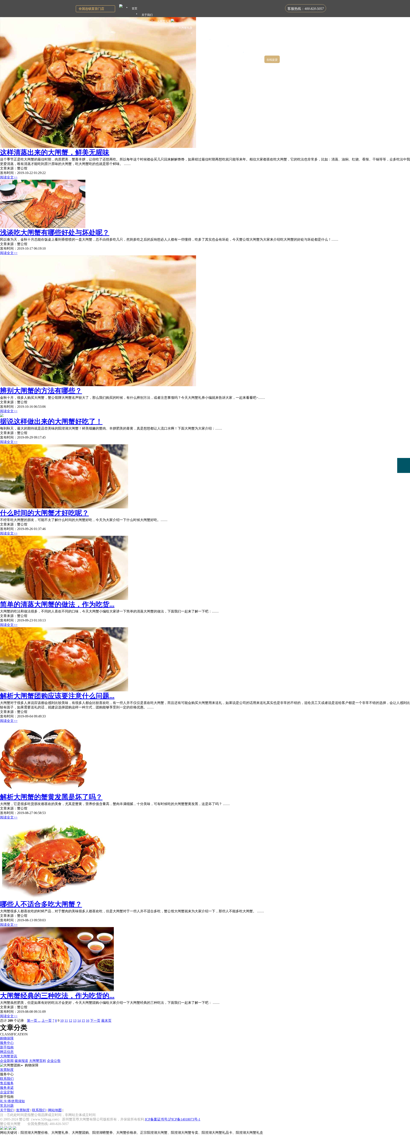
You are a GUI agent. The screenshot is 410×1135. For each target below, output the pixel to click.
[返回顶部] (403, 495)
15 (83, 1020)
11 (66, 1020)
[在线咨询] (403, 435)
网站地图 (55, 1110)
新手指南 (7, 1047)
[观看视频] (403, 483)
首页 (134, 8)
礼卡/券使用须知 (12, 1101)
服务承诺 (7, 1087)
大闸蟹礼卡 (164, 21)
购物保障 (7, 1038)
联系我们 (7, 1079)
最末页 (106, 1020)
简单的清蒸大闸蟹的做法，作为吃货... (57, 604)
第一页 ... (34, 1020)
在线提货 (272, 59)
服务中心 (7, 1043)
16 (87, 1020)
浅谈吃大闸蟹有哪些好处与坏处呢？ (54, 232)
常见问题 (7, 1105)
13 (74, 1020)
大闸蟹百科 (37, 1061)
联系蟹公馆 (255, 53)
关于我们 (7, 1110)
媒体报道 (21, 1061)
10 (62, 1020)
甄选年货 (238, 47)
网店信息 (7, 1052)
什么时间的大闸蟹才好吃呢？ (44, 513)
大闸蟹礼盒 (185, 27)
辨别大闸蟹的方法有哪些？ (41, 391)
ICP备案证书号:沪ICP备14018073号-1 (172, 1119)
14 (79, 1020)
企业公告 (54, 1061)
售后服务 (7, 1083)
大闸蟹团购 (204, 34)
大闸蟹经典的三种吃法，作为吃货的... (57, 996)
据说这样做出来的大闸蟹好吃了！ (51, 421)
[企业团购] (403, 450)
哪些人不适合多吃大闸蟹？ (41, 904)
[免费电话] (403, 465)
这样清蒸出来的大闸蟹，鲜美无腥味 (54, 152)
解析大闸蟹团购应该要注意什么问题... (57, 696)
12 (70, 1020)
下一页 (95, 1020)
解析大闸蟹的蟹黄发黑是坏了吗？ (51, 797)
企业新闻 (7, 1061)
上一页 (46, 1020)
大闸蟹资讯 (8, 1056)
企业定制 (7, 1092)
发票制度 (7, 1070)
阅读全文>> (9, 177)
